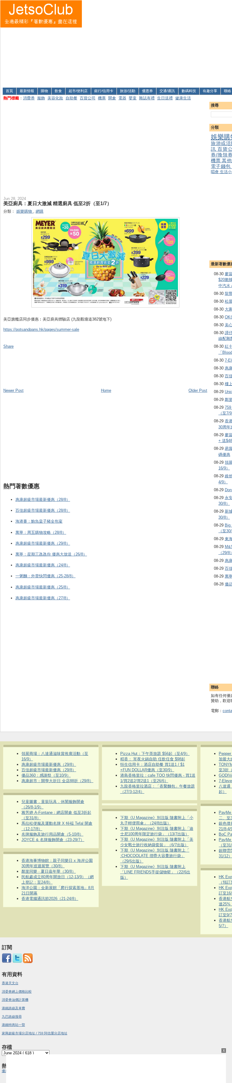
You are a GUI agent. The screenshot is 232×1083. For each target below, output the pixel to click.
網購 (40, 211)
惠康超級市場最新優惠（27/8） (42, 598)
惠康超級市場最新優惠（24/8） (42, 565)
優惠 (5, 1071)
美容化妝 (55, 98)
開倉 (112, 98)
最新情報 (27, 91)
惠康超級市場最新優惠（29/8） (42, 543)
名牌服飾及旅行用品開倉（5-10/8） (52, 834)
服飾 (41, 98)
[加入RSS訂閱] (28, 962)
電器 (122, 98)
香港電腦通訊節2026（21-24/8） (49, 898)
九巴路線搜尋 (12, 1016)
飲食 (58, 91)
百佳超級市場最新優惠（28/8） (42, 510)
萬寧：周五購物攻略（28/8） (40, 532)
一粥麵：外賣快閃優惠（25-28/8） (45, 576)
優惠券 (147, 91)
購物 (44, 91)
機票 (102, 98)
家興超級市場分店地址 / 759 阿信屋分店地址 (34, 1033)
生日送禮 (165, 98)
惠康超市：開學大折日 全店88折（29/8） (57, 780)
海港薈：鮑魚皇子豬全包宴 (39, 521)
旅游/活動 (127, 91)
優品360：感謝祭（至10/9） (46, 775)
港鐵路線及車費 (13, 1008)
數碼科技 (189, 91)
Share (8, 346)
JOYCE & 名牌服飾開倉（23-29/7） (52, 839)
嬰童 (133, 98)
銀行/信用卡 (103, 91)
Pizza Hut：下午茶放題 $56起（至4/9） (155, 753)
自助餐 (71, 98)
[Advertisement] (157, 42)
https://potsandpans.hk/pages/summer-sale (41, 329)
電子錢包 (221, 166)
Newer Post (13, 390)
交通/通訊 (167, 91)
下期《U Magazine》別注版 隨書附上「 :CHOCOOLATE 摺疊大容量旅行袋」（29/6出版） (154, 855)
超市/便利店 (78, 91)
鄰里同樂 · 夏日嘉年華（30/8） (48, 871)
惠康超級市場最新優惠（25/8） (42, 587)
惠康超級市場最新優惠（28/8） (42, 499)
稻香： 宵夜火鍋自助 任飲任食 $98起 (152, 759)
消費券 (29, 98)
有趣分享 (210, 91)
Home (106, 390)
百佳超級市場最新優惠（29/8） (48, 770)
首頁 (9, 91)
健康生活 (183, 98)
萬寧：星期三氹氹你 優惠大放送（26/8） (51, 554)
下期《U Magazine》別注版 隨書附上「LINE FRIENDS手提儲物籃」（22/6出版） (155, 872)
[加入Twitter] (17, 962)
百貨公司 (87, 98)
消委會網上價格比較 (17, 991)
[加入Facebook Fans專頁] (6, 962)
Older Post (197, 390)
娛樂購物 (24, 211)
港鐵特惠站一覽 (13, 1025)
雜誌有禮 (147, 98)
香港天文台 (10, 983)
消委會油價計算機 (15, 999)
